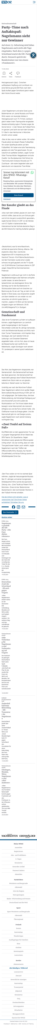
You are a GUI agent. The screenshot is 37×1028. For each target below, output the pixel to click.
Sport (18, 908)
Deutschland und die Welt (18, 902)
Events (18, 928)
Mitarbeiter (18, 1010)
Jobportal (18, 991)
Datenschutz (14, 1024)
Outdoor (18, 947)
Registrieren (18, 851)
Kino (18, 944)
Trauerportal (18, 987)
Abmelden (18, 874)
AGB (19, 1024)
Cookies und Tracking (28, 1024)
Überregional (18, 919)
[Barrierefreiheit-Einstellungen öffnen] (33, 55)
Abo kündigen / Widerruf (18, 968)
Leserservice (18, 972)
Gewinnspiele (18, 951)
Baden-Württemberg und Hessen (18, 899)
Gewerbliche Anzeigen (18, 979)
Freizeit (18, 925)
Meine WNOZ (18, 844)
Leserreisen (18, 955)
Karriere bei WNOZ (18, 1018)
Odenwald (18, 887)
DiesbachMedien (18, 1002)
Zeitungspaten (18, 1006)
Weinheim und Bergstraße (18, 883)
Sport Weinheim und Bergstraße (18, 912)
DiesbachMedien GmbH (18, 1021)
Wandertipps (18, 936)
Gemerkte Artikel (18, 867)
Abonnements (18, 964)
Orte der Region (18, 891)
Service (18, 960)
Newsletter (19, 863)
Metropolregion (18, 895)
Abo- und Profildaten (18, 855)
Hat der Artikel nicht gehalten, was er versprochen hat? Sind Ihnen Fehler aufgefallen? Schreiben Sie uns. (15, 499)
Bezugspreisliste (18, 1014)
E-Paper (18, 859)
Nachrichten (18, 880)
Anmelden (18, 847)
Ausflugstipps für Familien (18, 940)
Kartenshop (18, 932)
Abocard (18, 976)
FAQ (18, 999)
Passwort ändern (18, 870)
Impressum (7, 199)
